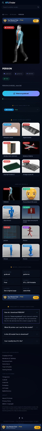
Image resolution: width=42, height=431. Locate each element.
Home (6, 14)
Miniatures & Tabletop (9, 358)
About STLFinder (7, 398)
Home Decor (6, 364)
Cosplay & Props (7, 355)
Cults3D (4, 380)
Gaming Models (7, 369)
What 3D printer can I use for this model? (18, 327)
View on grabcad (22, 93)
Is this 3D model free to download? (16, 334)
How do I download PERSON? (14, 312)
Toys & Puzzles (7, 367)
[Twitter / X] (22, 418)
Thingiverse (6, 377)
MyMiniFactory (6, 391)
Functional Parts (7, 361)
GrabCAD (5, 382)
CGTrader (5, 388)
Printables (5, 385)
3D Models (13, 14)
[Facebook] (19, 418)
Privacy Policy (6, 401)
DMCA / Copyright (7, 404)
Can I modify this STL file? (13, 341)
